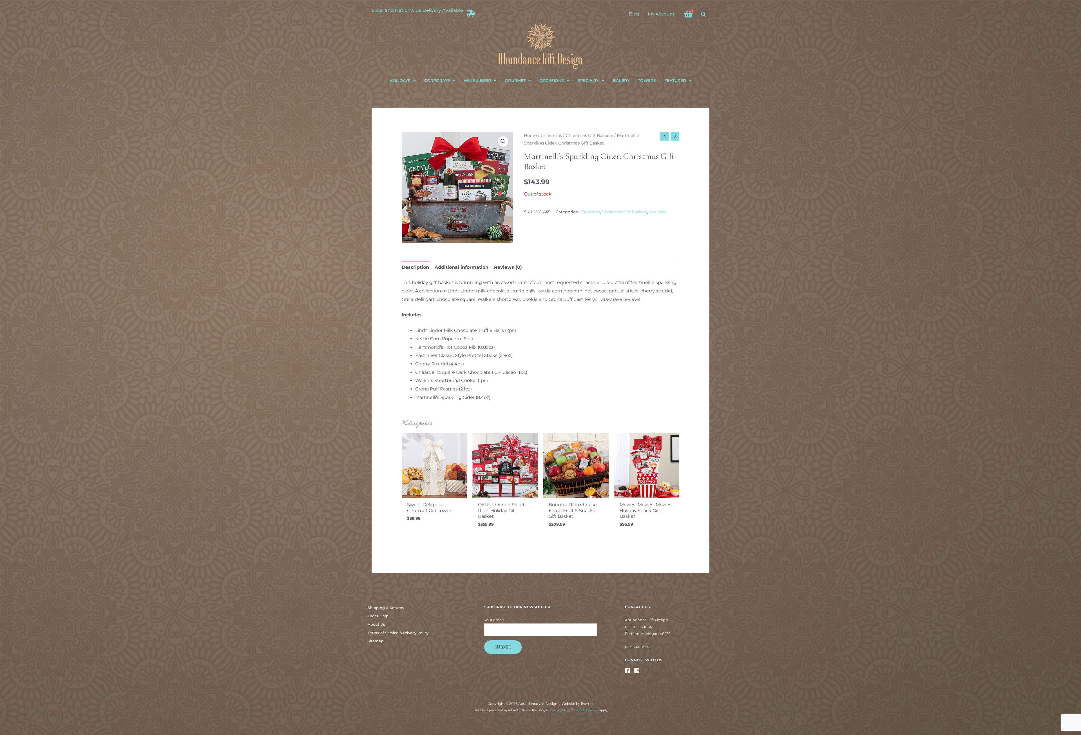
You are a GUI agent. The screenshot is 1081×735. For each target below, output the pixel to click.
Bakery (621, 80)
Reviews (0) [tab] (508, 267)
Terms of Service (586, 710)
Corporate (437, 80)
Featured (675, 80)
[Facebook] (628, 670)
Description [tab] (415, 267)
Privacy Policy (558, 710)
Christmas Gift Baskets (589, 135)
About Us (376, 624)
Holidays (400, 80)
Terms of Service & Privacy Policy (398, 632)
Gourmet (515, 80)
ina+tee (587, 703)
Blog (634, 14)
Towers (647, 80)
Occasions (551, 80)
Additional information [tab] (461, 267)
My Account (661, 14)
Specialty (588, 80)
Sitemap (375, 641)
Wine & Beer (477, 80)
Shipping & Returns (386, 607)
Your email (494, 620)
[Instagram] (637, 670)
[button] (703, 14)
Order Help (378, 616)
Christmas (551, 135)
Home (530, 135)
